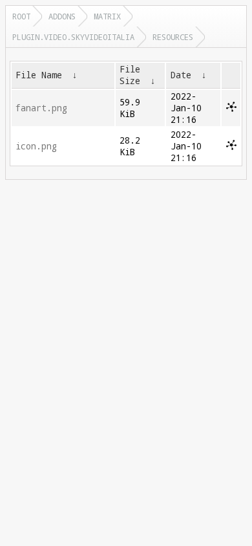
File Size (130, 75)
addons (62, 16)
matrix (107, 16)
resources (172, 37)
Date (181, 75)
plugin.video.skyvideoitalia (73, 37)
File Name (39, 75)
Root (21, 16)
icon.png (36, 146)
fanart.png (41, 108)
